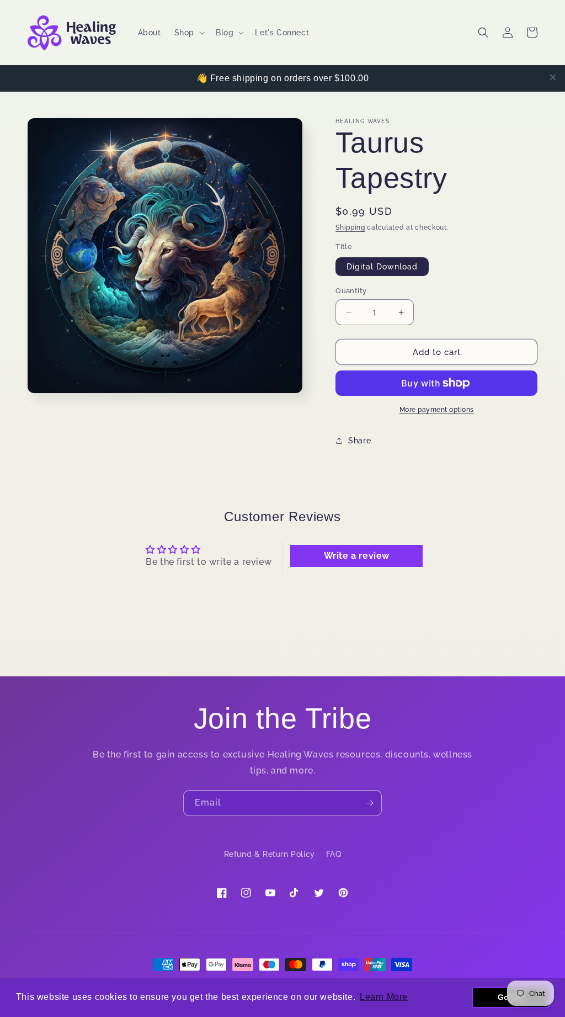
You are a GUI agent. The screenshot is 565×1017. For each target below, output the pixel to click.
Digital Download (382, 266)
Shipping (350, 227)
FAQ (334, 854)
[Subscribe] (369, 803)
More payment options (436, 410)
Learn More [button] (384, 997)
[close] (553, 77)
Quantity (350, 291)
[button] (188, 32)
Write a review (357, 555)
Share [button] (359, 440)
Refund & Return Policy (269, 854)
